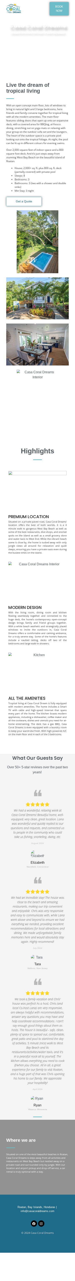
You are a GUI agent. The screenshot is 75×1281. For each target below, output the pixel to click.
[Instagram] (41, 1223)
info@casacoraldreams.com (37, 1211)
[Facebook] (34, 1223)
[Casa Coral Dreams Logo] (13, 8)
